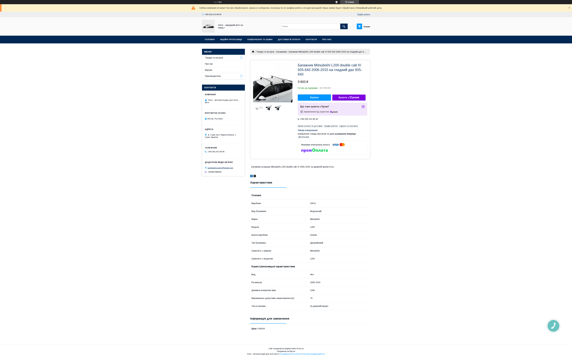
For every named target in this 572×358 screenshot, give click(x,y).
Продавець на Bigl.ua (286, 351)
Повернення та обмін (259, 39)
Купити (314, 97)
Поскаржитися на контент (290, 354)
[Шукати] (344, 26)
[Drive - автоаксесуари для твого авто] (208, 32)
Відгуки (208, 70)
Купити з (344, 97)
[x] (255, 176)
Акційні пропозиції (231, 39)
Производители (213, 76)
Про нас (327, 39)
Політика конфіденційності (313, 354)
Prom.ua (300, 349)
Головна (210, 39)
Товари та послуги (265, 52)
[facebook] (251, 176)
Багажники (281, 52)
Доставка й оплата (289, 39)
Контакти (311, 39)
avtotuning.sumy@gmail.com (220, 168)
